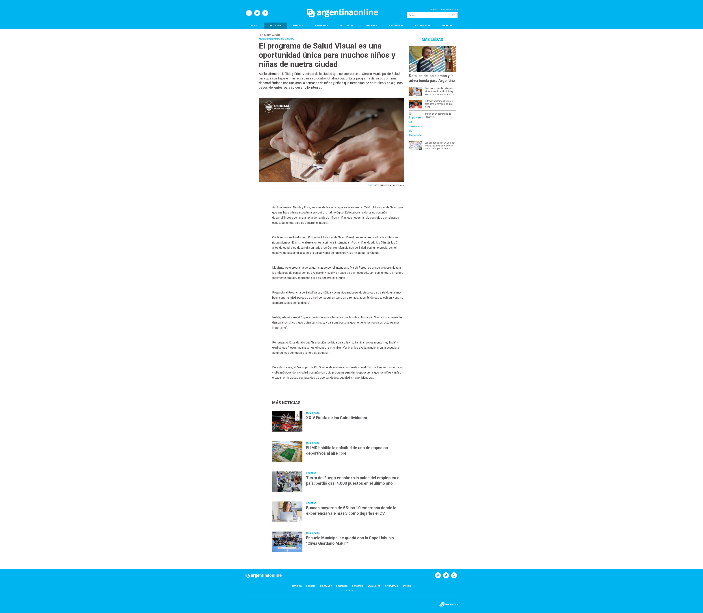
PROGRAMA (398, 185)
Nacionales (396, 25)
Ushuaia (298, 25)
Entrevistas (422, 25)
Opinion (447, 25)
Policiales (347, 25)
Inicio (254, 25)
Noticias (275, 25)
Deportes (371, 25)
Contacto (351, 590)
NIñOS (376, 185)
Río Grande (321, 25)
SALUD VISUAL (386, 185)
